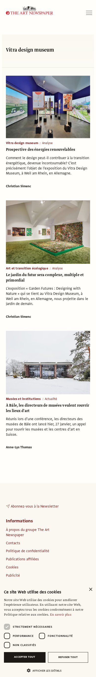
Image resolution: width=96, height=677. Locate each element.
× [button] (90, 589)
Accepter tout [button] (24, 657)
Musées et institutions (23, 399)
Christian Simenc (18, 186)
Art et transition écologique (27, 268)
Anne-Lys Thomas (19, 447)
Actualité (51, 399)
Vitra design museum (22, 143)
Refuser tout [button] (68, 657)
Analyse (47, 143)
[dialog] (48, 630)
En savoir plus (60, 614)
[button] (46, 670)
